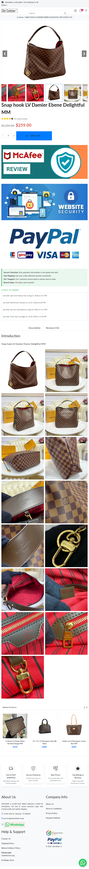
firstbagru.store (7, 860)
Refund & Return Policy (10, 848)
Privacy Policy (51, 813)
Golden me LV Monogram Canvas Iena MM (74, 742)
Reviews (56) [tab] (52, 328)
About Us (50, 804)
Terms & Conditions (54, 809)
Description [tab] (34, 328)
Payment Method (53, 818)
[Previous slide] (84, 707)
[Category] (86, 10)
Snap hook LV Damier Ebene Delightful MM (23, 344)
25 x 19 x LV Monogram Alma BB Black (44, 742)
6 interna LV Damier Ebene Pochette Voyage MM (15, 742)
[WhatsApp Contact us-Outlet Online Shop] (83, 863)
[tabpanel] (15, 733)
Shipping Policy (7, 843)
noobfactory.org (7, 855)
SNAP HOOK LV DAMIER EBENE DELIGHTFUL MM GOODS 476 (48, 17)
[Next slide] (87, 707)
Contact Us (6, 839)
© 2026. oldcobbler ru (54, 846)
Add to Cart (35, 136)
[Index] (75, 11)
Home (20, 17)
